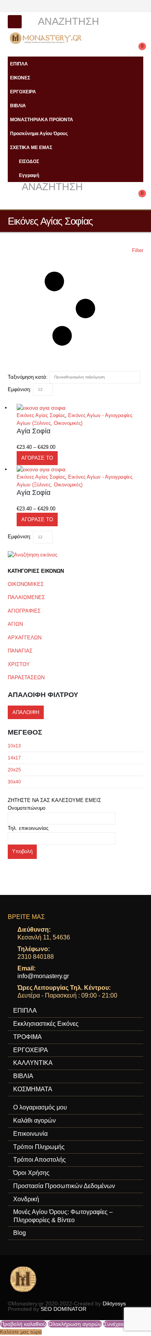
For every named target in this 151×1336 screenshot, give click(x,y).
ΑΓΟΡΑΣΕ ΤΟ (37, 458)
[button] (15, 21)
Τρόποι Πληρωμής (39, 1147)
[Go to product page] (80, 408)
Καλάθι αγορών (34, 1120)
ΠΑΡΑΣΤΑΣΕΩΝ (26, 677)
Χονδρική (26, 1199)
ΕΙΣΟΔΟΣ (29, 161)
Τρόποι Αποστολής (39, 1159)
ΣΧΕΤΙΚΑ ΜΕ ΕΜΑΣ (31, 147)
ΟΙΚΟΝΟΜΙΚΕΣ (26, 584)
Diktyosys (114, 1303)
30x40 (14, 782)
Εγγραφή (29, 175)
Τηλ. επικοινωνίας (28, 828)
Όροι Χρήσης (31, 1172)
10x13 (14, 746)
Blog (19, 1233)
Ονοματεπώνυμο (26, 808)
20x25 (14, 770)
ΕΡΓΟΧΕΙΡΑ (23, 91)
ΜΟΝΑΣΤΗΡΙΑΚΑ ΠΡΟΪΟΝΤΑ (41, 119)
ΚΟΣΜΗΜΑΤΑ (32, 1089)
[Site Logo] (46, 38)
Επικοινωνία (30, 1133)
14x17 (14, 758)
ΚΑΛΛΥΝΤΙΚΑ (33, 1063)
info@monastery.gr (43, 976)
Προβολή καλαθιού (23, 1324)
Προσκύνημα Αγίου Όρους (39, 133)
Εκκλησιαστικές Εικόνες (46, 1023)
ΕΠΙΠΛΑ (19, 63)
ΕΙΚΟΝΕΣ (20, 77)
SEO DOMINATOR (63, 1309)
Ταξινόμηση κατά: (28, 377)
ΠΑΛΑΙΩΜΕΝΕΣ (26, 597)
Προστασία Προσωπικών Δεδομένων (64, 1186)
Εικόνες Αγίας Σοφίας (41, 415)
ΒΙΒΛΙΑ (18, 105)
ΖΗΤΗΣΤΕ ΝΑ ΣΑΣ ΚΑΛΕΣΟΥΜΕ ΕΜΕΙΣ (54, 800)
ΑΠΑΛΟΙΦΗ (25, 712)
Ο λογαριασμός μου (40, 1107)
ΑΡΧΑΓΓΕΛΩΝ (24, 638)
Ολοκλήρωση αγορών (74, 1324)
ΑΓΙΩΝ (15, 624)
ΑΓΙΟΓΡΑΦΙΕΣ (24, 611)
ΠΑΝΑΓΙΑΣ (20, 651)
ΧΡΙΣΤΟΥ (19, 664)
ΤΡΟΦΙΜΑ (27, 1037)
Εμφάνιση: (19, 389)
